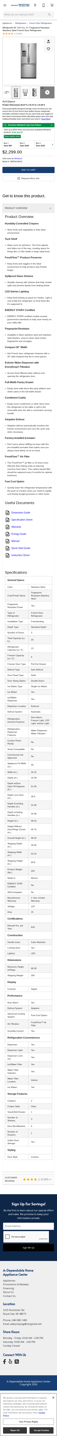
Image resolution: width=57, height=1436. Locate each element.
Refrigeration (20, 23)
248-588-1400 (19, 1320)
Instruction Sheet (20, 555)
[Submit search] (49, 14)
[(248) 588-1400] (43, 5)
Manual (15, 541)
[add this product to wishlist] (48, 49)
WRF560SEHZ (16, 162)
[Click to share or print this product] (48, 41)
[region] (28, 1414)
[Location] (35, 5)
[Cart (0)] (52, 5)
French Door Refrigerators (40, 23)
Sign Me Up (28, 1247)
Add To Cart (28, 170)
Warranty (16, 527)
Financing (8, 1288)
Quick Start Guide (20, 548)
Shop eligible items (12, 136)
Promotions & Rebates (16, 1284)
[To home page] (20, 5)
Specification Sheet (21, 519)
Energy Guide (18, 534)
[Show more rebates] (52, 144)
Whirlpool (18, 159)
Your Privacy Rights (28, 1422)
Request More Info (30, 178)
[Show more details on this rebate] (51, 125)
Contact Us (9, 1296)
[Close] (53, 1397)
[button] (5, 5)
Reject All (15, 1430)
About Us (8, 1292)
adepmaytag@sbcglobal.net (26, 1324)
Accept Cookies (41, 1430)
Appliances (7, 23)
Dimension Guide (20, 512)
